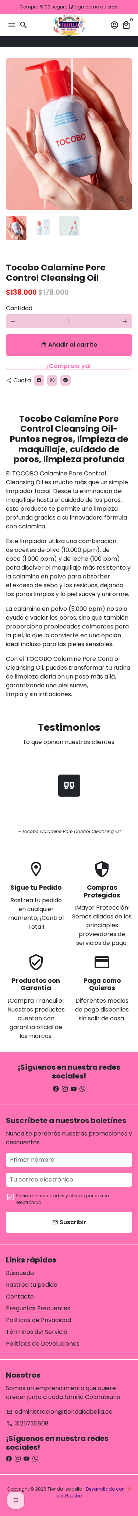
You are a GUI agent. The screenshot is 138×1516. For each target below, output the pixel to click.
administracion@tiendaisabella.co (60, 1411)
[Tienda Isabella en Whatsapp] (82, 1089)
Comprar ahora (69, 362)
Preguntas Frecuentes (38, 1308)
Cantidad (19, 308)
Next (125, 134)
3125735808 (28, 1423)
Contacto (20, 1296)
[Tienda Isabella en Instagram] (65, 1089)
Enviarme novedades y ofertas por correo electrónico (62, 1199)
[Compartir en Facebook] (73, 41)
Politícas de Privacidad (38, 1320)
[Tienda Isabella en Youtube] (74, 1089)
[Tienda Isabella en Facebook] (56, 1089)
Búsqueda (20, 1273)
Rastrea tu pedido (31, 1285)
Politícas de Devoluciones (42, 1343)
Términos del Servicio (36, 1332)
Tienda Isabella (64, 1489)
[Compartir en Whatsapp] (81, 41)
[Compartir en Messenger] (88, 41)
